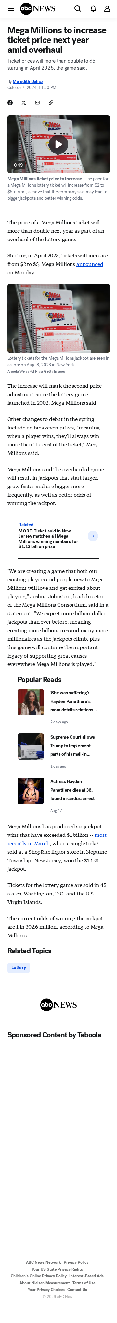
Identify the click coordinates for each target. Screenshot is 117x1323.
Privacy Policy (76, 1262)
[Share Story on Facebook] (10, 103)
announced (89, 263)
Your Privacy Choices (46, 1289)
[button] (11, 8)
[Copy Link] (51, 103)
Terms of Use (83, 1283)
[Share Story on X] (24, 103)
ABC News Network (43, 1262)
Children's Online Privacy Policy (39, 1276)
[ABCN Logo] (37, 9)
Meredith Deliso (28, 81)
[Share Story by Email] (37, 103)
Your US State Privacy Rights (57, 1269)
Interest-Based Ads (86, 1276)
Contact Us (77, 1289)
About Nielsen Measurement (45, 1283)
